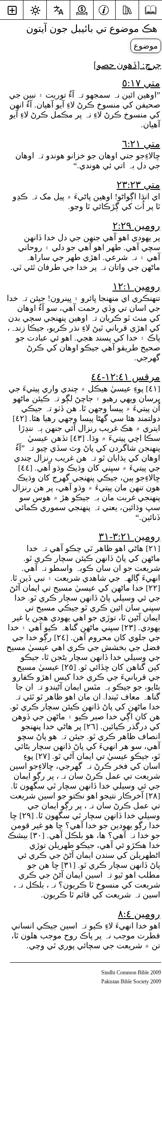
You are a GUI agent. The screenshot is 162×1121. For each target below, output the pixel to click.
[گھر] (150, 10)
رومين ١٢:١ (136, 286)
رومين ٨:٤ (139, 913)
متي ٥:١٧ (141, 83)
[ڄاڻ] (104, 9)
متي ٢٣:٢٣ (138, 184)
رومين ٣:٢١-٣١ (129, 536)
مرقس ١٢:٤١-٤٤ (125, 376)
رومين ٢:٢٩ (136, 225)
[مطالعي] (127, 9)
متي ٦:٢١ (141, 143)
